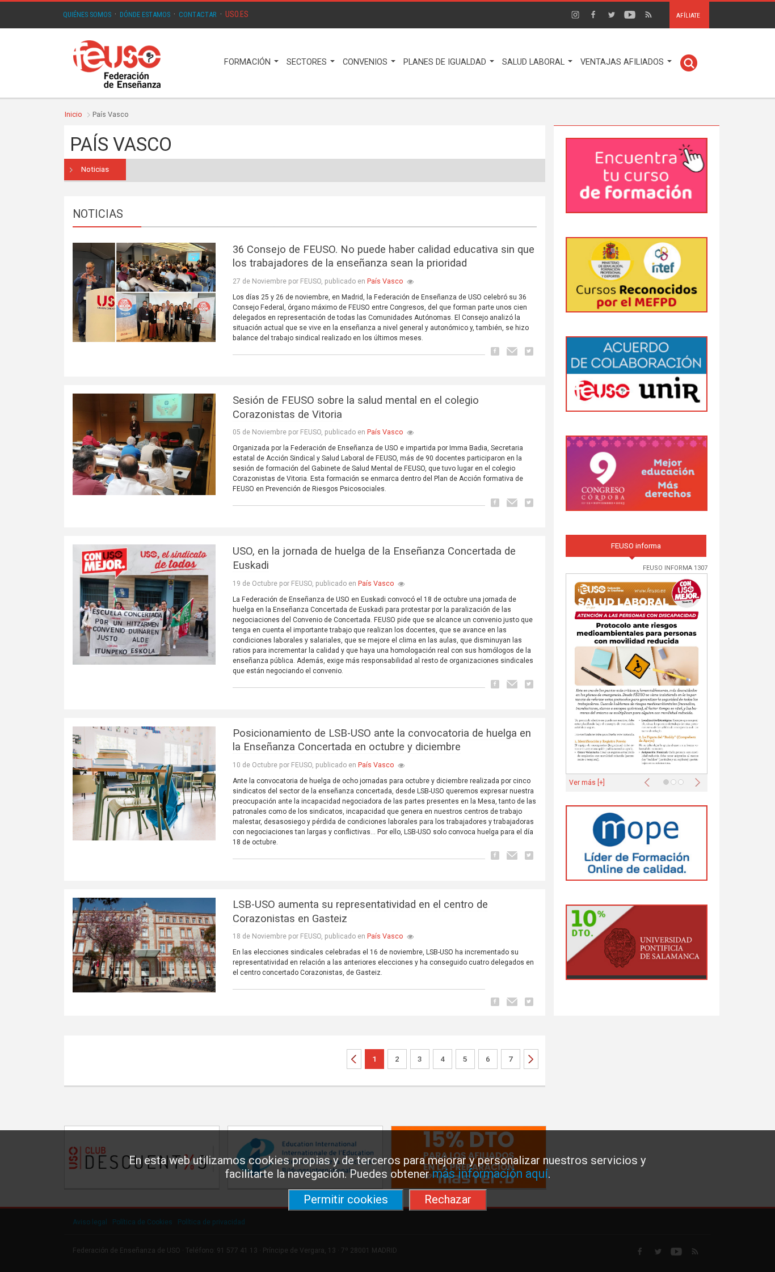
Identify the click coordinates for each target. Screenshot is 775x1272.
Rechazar (447, 1199)
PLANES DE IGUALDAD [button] (445, 62)
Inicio (73, 114)
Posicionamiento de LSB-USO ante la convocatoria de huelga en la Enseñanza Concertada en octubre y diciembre (382, 740)
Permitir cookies (346, 1199)
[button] (649, 779)
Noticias (95, 169)
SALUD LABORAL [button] (534, 62)
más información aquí (490, 1174)
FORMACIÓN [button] (248, 62)
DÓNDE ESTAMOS (145, 14)
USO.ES (236, 14)
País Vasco (385, 281)
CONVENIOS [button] (366, 62)
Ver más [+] (587, 783)
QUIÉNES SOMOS (87, 14)
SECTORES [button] (308, 62)
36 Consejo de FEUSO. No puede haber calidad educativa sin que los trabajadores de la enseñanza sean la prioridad (383, 256)
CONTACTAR (198, 14)
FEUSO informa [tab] (636, 546)
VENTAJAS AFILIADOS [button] (623, 62)
